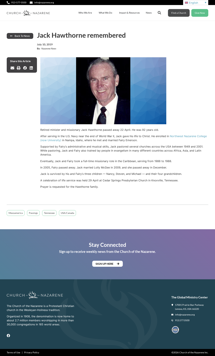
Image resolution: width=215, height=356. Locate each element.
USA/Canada (67, 212)
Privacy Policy (31, 352)
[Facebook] (8, 335)
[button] (12, 68)
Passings (33, 212)
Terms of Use (13, 352)
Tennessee (49, 212)
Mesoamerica (16, 212)
